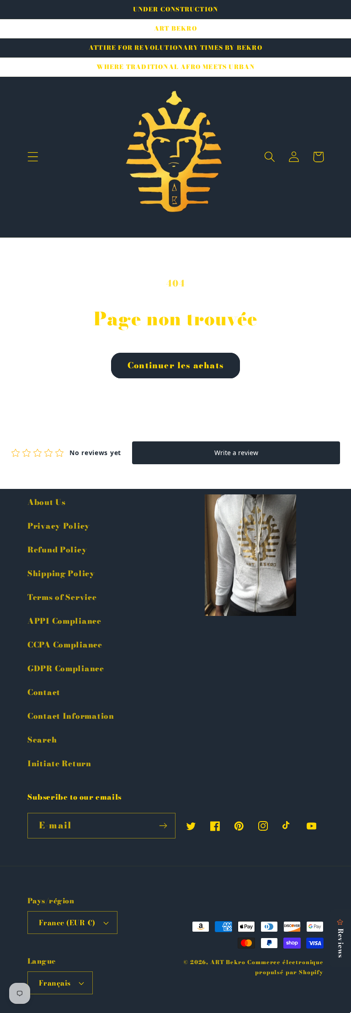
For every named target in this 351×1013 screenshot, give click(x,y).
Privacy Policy (58, 526)
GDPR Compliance (65, 668)
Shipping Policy (61, 573)
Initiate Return (59, 763)
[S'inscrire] (163, 825)
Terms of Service (62, 597)
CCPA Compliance (64, 645)
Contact (43, 692)
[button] (33, 157)
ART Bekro (227, 962)
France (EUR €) (67, 922)
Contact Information (70, 716)
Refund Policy (57, 550)
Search (42, 740)
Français (55, 982)
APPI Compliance (64, 621)
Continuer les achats (175, 365)
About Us (46, 502)
